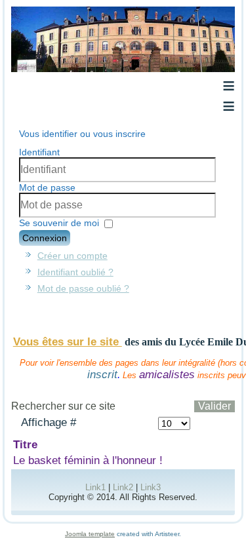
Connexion (44, 238)
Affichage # (48, 422)
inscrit (102, 374)
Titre (25, 444)
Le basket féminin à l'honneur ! (88, 460)
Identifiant (39, 152)
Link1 (95, 487)
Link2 (123, 487)
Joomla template (90, 533)
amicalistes (167, 374)
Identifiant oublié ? (75, 272)
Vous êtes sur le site (67, 342)
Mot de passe (47, 187)
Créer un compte (72, 255)
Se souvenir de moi (59, 223)
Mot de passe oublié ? (83, 288)
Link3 (150, 487)
